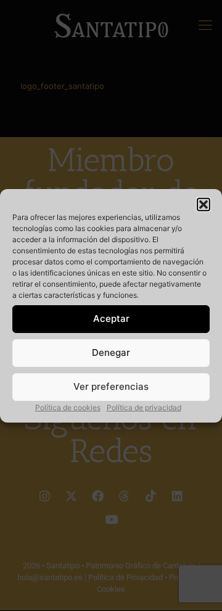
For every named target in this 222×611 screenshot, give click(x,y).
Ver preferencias (111, 386)
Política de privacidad (144, 407)
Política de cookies (68, 407)
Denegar (111, 352)
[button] (203, 204)
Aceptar (111, 318)
